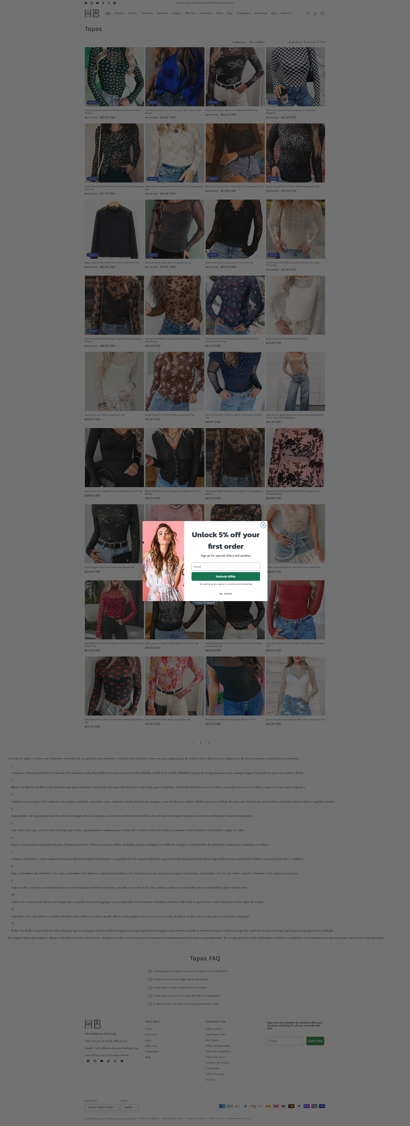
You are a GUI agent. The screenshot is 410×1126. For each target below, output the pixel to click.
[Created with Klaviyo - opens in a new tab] (205, 603)
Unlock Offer (226, 576)
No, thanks (225, 593)
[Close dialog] (263, 525)
